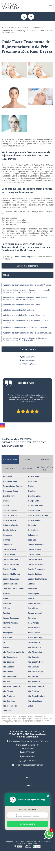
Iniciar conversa (27, 824)
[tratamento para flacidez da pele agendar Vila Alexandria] (14, 70)
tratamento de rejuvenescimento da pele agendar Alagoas (27, 285)
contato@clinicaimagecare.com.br (28, 765)
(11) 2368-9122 (28, 360)
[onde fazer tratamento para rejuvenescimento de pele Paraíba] (40, 96)
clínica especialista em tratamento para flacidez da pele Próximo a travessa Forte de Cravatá (26, 339)
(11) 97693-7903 (28, 364)
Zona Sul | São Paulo (27, 810)
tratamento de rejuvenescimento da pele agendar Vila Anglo (27, 333)
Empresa (27, 785)
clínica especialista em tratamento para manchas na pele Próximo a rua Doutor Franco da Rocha (26, 291)
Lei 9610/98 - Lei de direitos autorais (28, 722)
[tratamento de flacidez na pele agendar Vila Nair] (40, 70)
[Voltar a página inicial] (10, 6)
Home (27, 777)
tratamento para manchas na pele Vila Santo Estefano (25, 328)
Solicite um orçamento (27, 266)
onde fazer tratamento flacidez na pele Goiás (21, 305)
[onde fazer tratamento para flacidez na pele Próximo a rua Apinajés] (14, 123)
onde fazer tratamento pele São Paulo (18, 310)
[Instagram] (2, 425)
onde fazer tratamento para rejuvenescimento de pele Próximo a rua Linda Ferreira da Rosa (25, 298)
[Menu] (50, 6)
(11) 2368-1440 (17, 257)
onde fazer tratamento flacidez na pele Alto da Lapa (24, 315)
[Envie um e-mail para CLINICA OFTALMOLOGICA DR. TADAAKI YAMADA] (31, 17)
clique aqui (31, 257)
